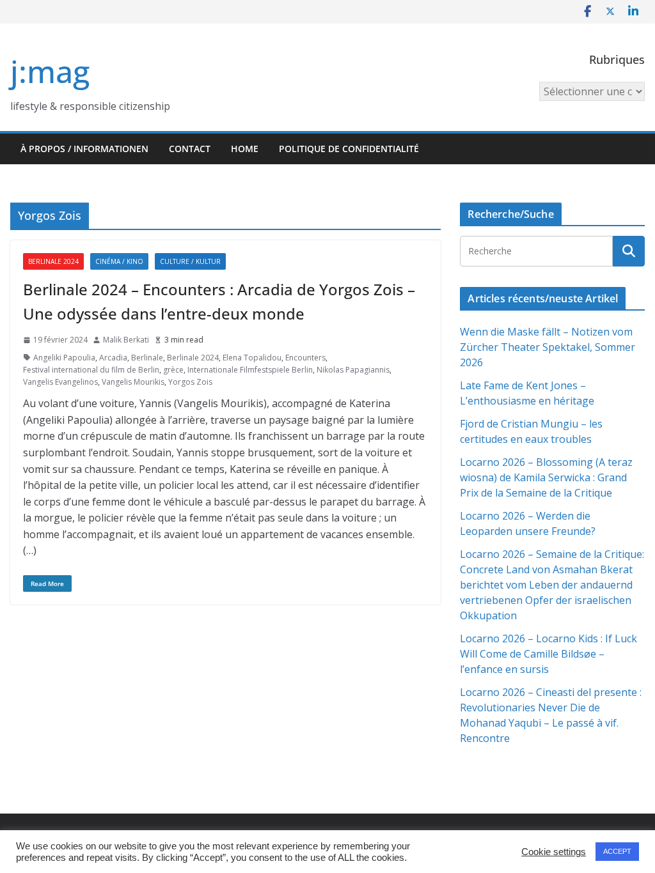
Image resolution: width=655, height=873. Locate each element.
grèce (173, 369)
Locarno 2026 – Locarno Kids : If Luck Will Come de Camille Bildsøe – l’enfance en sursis (548, 653)
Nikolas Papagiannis (353, 369)
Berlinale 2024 (53, 261)
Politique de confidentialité (349, 149)
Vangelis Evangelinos (60, 381)
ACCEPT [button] (617, 851)
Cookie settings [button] (553, 852)
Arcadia (113, 357)
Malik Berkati (126, 339)
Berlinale (147, 357)
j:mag (50, 71)
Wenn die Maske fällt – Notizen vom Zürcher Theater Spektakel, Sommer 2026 (547, 347)
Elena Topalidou (252, 357)
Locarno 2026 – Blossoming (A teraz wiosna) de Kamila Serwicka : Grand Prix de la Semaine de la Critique (546, 477)
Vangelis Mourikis (133, 381)
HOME (244, 149)
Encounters (305, 357)
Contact (189, 149)
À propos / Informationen (84, 149)
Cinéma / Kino (119, 261)
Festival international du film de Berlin (91, 369)
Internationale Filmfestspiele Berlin (250, 369)
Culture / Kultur (190, 261)
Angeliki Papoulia (64, 357)
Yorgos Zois (190, 381)
